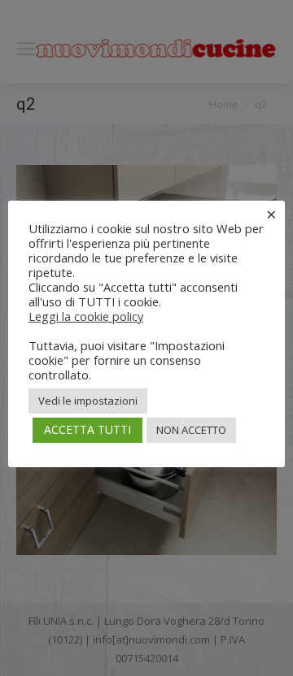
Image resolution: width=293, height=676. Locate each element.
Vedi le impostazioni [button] (88, 400)
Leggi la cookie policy (85, 316)
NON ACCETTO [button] (191, 429)
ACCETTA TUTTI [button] (87, 429)
